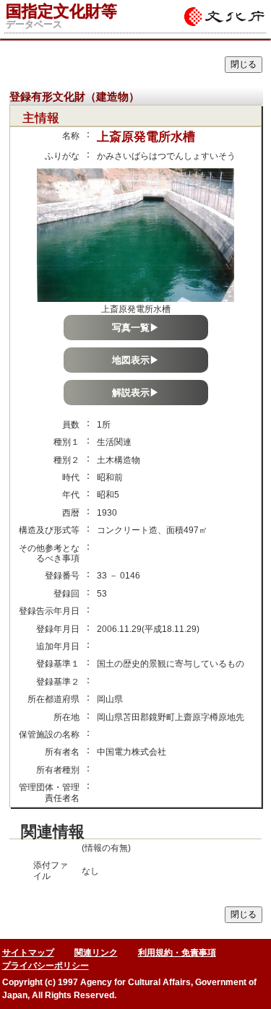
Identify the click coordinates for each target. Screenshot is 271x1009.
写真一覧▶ (135, 327)
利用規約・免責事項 (177, 953)
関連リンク (96, 953)
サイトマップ (28, 953)
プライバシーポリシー (45, 966)
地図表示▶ (135, 360)
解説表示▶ (135, 392)
